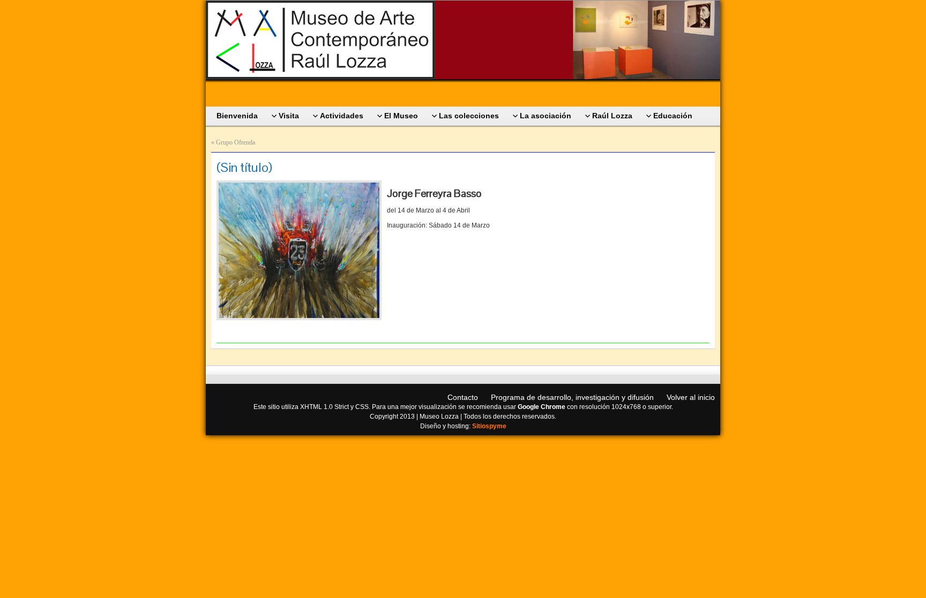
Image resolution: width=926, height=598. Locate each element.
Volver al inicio (691, 397)
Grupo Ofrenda (235, 142)
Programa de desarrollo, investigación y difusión (572, 397)
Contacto (462, 397)
